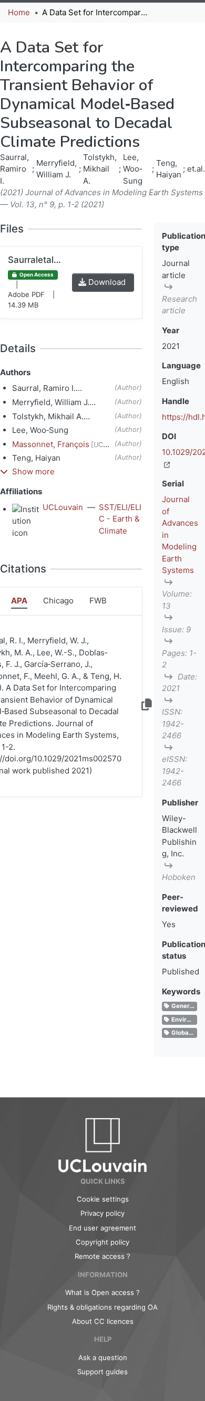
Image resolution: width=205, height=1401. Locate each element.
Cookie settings (103, 1199)
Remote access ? (102, 1256)
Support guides (102, 1371)
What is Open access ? (102, 1292)
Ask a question (102, 1357)
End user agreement (102, 1228)
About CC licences (103, 1321)
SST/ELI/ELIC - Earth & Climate (120, 519)
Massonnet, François (50, 444)
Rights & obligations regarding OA (102, 1307)
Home (19, 12)
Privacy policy (102, 1213)
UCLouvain (63, 507)
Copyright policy (102, 1242)
